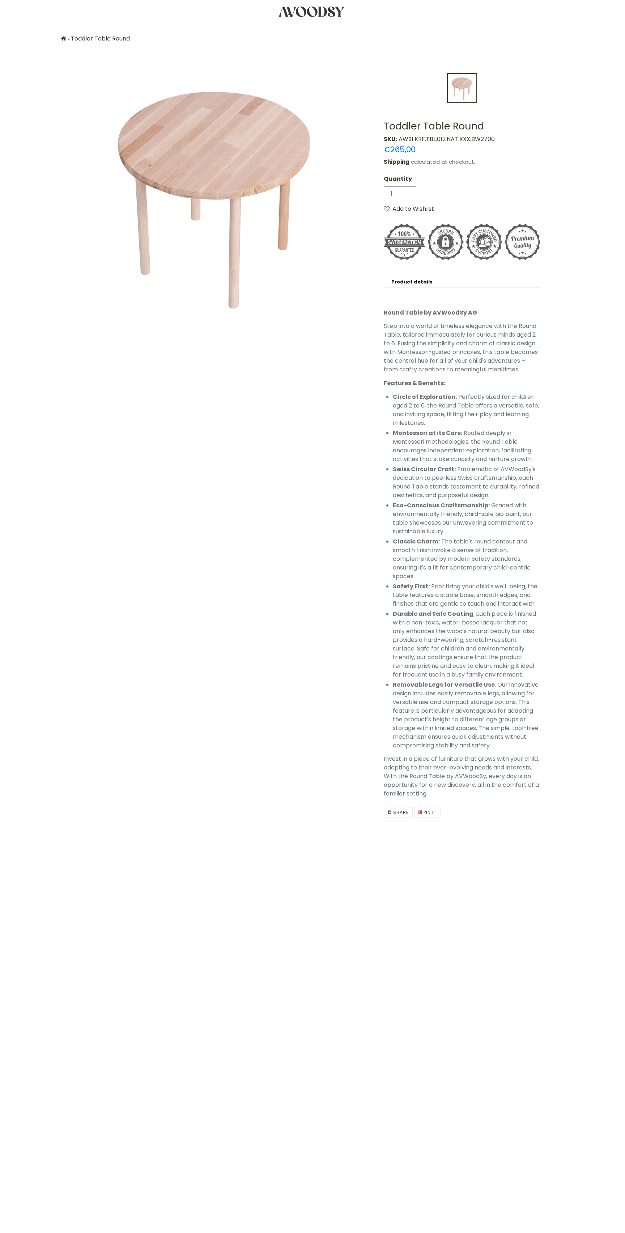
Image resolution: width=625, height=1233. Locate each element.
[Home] (64, 38)
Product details (412, 281)
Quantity (398, 179)
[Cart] (613, 11)
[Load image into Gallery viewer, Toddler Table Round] (462, 88)
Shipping (396, 162)
